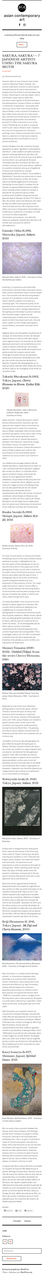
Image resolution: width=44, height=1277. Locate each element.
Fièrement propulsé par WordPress (15, 1269)
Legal (4, 1231)
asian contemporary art (22, 17)
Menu (21, 45)
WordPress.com (26, 1272)
